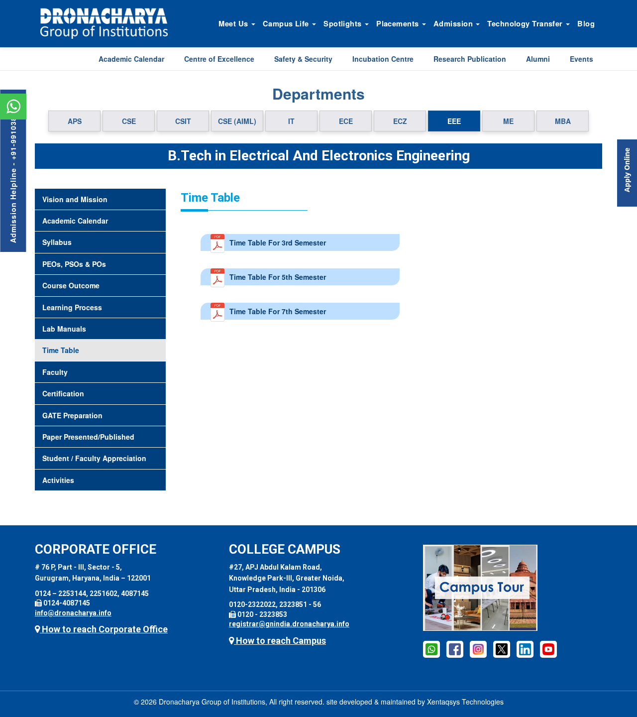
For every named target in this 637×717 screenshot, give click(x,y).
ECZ (400, 121)
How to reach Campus (280, 640)
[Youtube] (548, 649)
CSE (129, 121)
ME (508, 121)
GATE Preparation (72, 415)
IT (291, 121)
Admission (454, 23)
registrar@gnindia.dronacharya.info (289, 624)
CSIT (183, 121)
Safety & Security (303, 59)
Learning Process (72, 307)
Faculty (55, 372)
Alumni (538, 59)
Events (581, 59)
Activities (58, 480)
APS (75, 121)
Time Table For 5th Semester (277, 277)
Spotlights (343, 23)
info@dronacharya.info (73, 613)
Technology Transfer (526, 23)
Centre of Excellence (219, 59)
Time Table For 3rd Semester (277, 242)
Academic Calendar (131, 59)
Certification (63, 393)
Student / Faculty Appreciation (94, 458)
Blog (586, 23)
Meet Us (234, 23)
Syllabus (57, 242)
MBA (563, 121)
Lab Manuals (64, 329)
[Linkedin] (525, 649)
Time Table (60, 350)
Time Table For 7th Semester (277, 311)
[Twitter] (502, 649)
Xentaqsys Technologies (465, 702)
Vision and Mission (74, 199)
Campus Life (287, 23)
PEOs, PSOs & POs (74, 264)
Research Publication (469, 59)
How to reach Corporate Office (104, 629)
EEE (454, 121)
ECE (346, 121)
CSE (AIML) (237, 121)
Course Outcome (71, 285)
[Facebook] (455, 649)
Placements (398, 23)
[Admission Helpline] (431, 649)
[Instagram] (478, 649)
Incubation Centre (383, 59)
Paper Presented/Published (88, 437)
